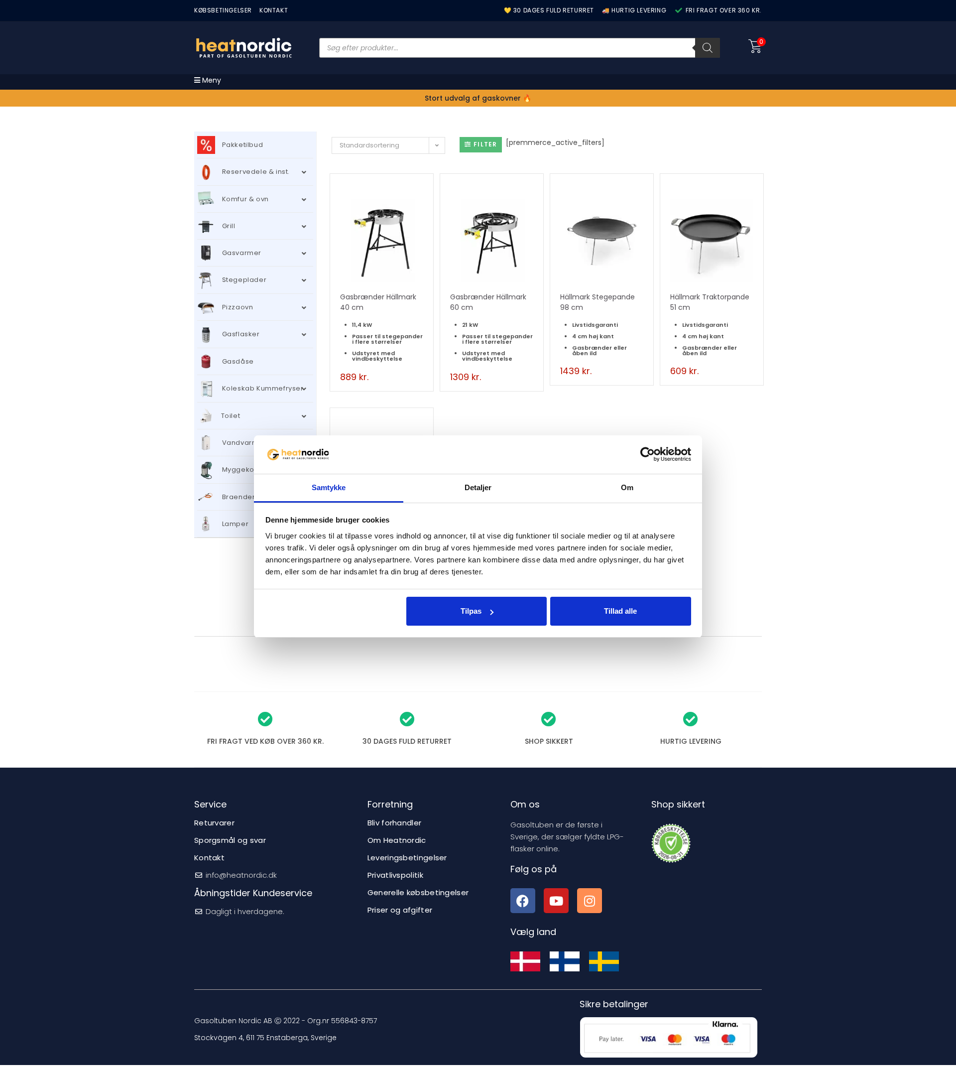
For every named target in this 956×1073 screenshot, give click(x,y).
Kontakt (209, 857)
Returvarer (214, 822)
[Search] (707, 48)
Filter (485, 144)
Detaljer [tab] (478, 487)
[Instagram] (589, 900)
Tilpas (471, 611)
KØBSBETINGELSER (223, 10)
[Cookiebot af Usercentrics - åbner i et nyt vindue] (647, 454)
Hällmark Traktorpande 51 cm (709, 302)
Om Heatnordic (396, 840)
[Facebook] (522, 900)
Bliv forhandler (394, 822)
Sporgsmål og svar (230, 840)
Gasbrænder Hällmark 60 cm (488, 302)
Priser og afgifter (399, 910)
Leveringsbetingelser (407, 857)
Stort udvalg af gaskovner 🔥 (478, 98)
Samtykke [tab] (329, 487)
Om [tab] (627, 487)
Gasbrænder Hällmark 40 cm (378, 302)
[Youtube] (556, 900)
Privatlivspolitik (395, 875)
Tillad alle (620, 611)
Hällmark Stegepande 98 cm (597, 302)
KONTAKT (273, 10)
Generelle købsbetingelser (418, 892)
